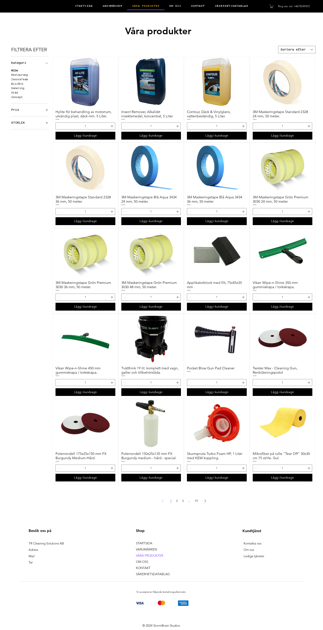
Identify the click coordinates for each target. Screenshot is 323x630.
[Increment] (112, 126)
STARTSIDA (144, 543)
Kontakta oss (252, 543)
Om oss (249, 550)
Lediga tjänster (254, 556)
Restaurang (19, 74)
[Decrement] (58, 126)
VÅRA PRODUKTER (149, 555)
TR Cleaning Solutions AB (46, 543)
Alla (14, 70)
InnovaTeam (19, 79)
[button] (272, 6)
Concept (17, 97)
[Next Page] (205, 501)
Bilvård (17, 83)
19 (196, 501)
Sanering (17, 88)
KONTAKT (143, 568)
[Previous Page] (162, 501)
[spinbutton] (85, 126)
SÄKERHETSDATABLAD (153, 574)
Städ (14, 92)
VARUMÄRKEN (146, 549)
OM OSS (142, 562)
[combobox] (297, 49)
